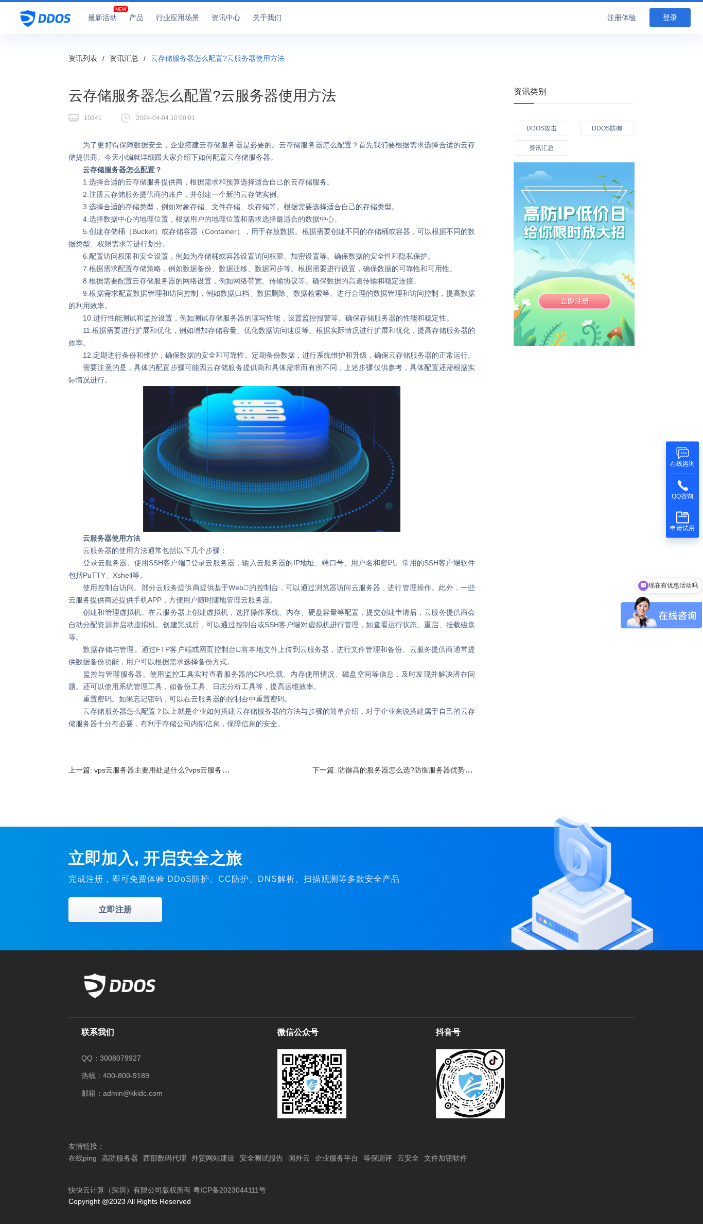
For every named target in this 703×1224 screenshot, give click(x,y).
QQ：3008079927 (111, 1058)
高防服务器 (120, 1158)
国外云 (299, 1158)
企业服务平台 (336, 1158)
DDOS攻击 (541, 128)
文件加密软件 (445, 1158)
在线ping (82, 1158)
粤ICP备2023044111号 (229, 1190)
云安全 (408, 1158)
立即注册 (115, 909)
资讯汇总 (124, 58)
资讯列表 (82, 58)
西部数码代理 (164, 1158)
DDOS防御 (607, 128)
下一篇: (399, 770)
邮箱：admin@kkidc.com (122, 1093)
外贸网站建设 (213, 1158)
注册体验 (621, 17)
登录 (670, 17)
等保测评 (377, 1158)
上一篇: (163, 770)
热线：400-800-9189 (115, 1075)
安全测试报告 (261, 1158)
